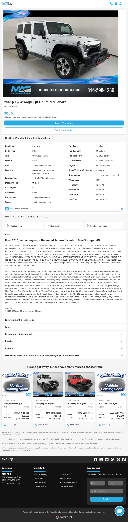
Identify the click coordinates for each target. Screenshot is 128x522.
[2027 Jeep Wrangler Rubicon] (16, 384)
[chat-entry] (119, 511)
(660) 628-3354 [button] (13, 483)
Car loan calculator (68, 482)
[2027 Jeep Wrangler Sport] (111, 384)
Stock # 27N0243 (10, 400)
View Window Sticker (19, 208)
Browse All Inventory (64, 123)
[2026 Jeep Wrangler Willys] (80, 384)
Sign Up (106, 499)
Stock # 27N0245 (105, 400)
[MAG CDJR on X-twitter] (100, 459)
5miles (26, 406)
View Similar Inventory (64, 130)
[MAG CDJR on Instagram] (111, 459)
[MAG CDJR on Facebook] (94, 459)
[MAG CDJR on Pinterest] (117, 459)
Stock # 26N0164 (41, 400)
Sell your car (65, 478)
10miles (57, 406)
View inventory (40, 474)
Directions (38, 478)
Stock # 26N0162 (73, 400)
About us (64, 474)
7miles (89, 406)
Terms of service (67, 486)
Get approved (40, 482)
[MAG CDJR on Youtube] (106, 459)
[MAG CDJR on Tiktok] (123, 459)
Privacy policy (40, 486)
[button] (111, 3)
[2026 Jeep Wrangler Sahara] (48, 384)
